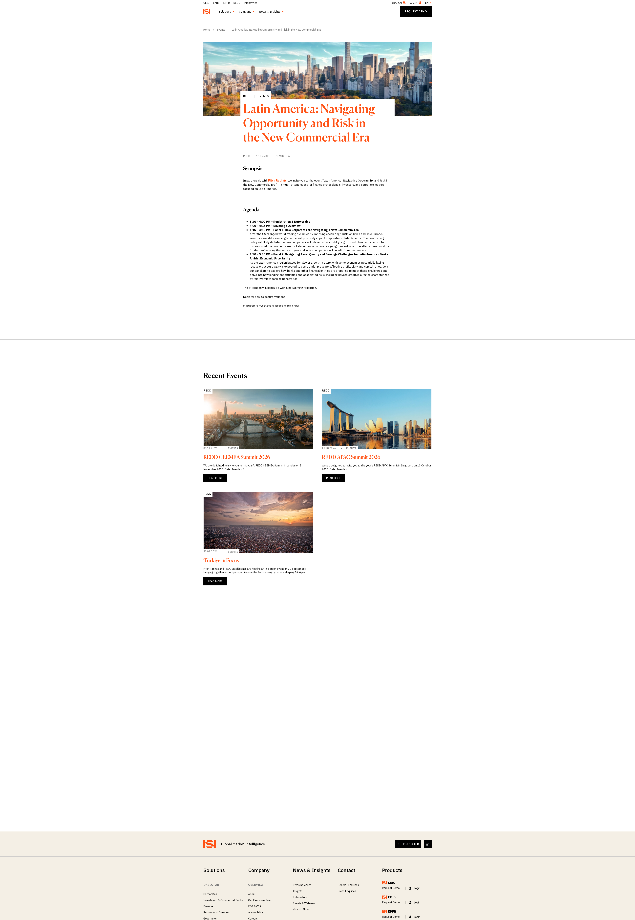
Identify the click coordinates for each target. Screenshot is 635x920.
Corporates (210, 894)
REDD (236, 2)
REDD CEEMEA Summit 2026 (236, 457)
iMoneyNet (250, 2)
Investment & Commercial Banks (223, 900)
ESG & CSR (254, 906)
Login (413, 2)
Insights (297, 891)
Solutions (225, 11)
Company (245, 11)
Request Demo (391, 888)
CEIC (206, 2)
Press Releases (302, 885)
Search (397, 2)
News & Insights (269, 11)
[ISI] (206, 11)
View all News (301, 909)
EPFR (226, 2)
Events (263, 96)
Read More (215, 478)
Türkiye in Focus (221, 560)
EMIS (216, 2)
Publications (300, 897)
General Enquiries (348, 885)
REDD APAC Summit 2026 (351, 457)
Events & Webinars (304, 903)
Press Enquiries (347, 891)
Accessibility (255, 912)
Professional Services (216, 912)
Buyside (208, 906)
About (251, 894)
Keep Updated (408, 844)
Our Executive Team (260, 900)
